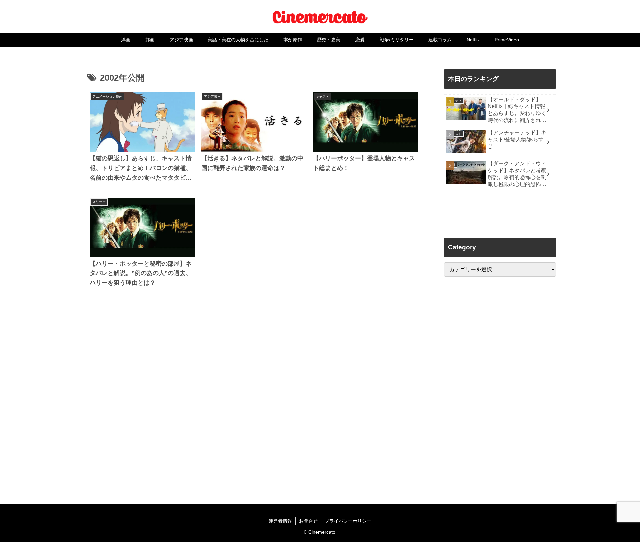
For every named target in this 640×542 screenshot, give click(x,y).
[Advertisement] (254, 393)
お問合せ (308, 521)
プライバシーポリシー (348, 521)
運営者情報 (280, 521)
